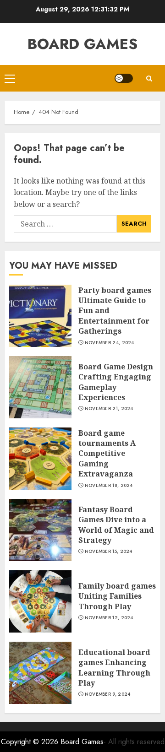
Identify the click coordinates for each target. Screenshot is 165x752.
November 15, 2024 (108, 551)
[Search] (149, 78)
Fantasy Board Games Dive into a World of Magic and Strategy (116, 524)
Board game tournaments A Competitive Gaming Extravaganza (107, 453)
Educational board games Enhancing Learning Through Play (114, 667)
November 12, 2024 (109, 618)
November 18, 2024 (109, 485)
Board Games (83, 43)
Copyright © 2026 (30, 741)
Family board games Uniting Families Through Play (117, 596)
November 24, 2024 (109, 343)
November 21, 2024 (109, 409)
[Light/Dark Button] (124, 78)
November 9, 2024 (108, 694)
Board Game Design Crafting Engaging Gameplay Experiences (115, 382)
